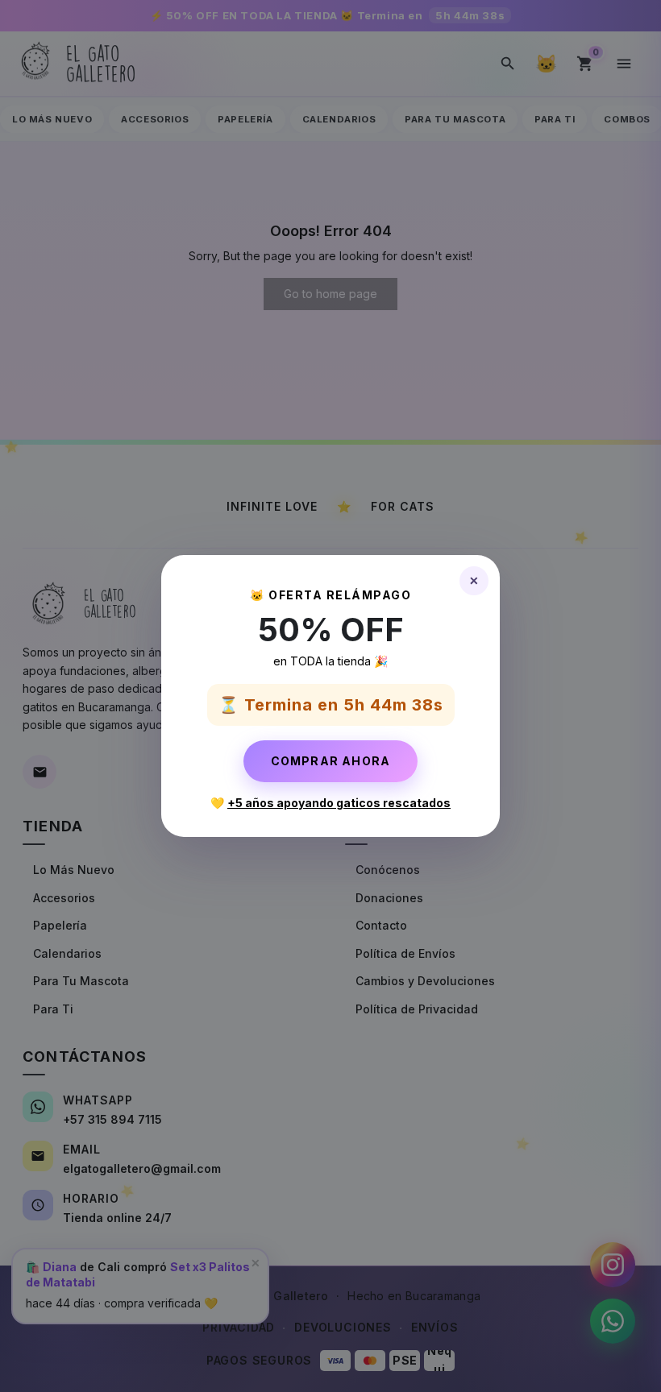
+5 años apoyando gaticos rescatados (339, 803)
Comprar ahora (331, 761)
